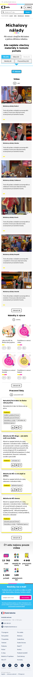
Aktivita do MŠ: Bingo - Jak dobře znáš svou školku (15, 437)
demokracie (21, 16)
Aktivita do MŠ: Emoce (11, 498)
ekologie (27, 16)
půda (15, 16)
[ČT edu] (5, 8)
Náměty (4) (7, 61)
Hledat (28, 12)
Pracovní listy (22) (23, 61)
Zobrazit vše (16, 310)
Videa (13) (16, 57)
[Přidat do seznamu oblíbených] (29, 88)
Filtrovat (17, 71)
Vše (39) (6, 57)
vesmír (11, 16)
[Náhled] (16, 427)
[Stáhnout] (12, 427)
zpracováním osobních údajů (16, 606)
